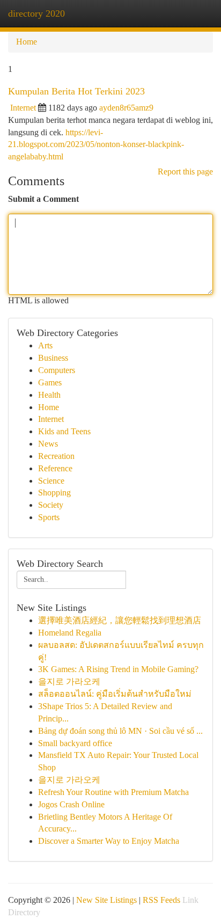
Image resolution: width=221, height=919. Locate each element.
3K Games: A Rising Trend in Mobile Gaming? (118, 669)
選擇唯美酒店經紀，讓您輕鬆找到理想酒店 (119, 620)
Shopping (54, 492)
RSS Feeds (161, 900)
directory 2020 (36, 13)
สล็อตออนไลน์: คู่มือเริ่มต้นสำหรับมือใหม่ (114, 693)
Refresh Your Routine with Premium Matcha (113, 792)
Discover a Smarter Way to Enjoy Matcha (108, 840)
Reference (55, 468)
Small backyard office (75, 743)
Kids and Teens (64, 431)
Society (50, 504)
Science (51, 480)
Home (26, 41)
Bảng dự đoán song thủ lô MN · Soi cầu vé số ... (120, 730)
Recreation (56, 456)
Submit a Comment (43, 198)
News (48, 443)
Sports (49, 517)
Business (53, 357)
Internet (23, 107)
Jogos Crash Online (71, 804)
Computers (56, 370)
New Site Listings (106, 900)
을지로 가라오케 (69, 681)
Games (50, 382)
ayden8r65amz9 (126, 107)
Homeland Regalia (69, 632)
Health (49, 394)
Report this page (185, 171)
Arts (45, 345)
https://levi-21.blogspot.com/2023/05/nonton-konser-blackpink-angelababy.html (96, 145)
